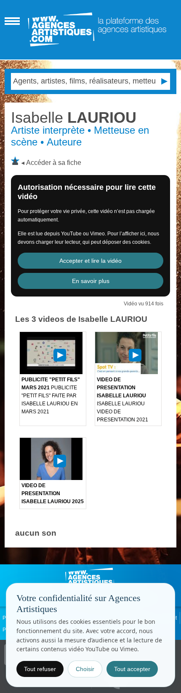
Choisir (85, 669)
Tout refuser (40, 669)
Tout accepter (132, 669)
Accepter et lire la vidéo (90, 260)
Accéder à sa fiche (53, 162)
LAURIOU (73, 117)
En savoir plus (90, 281)
